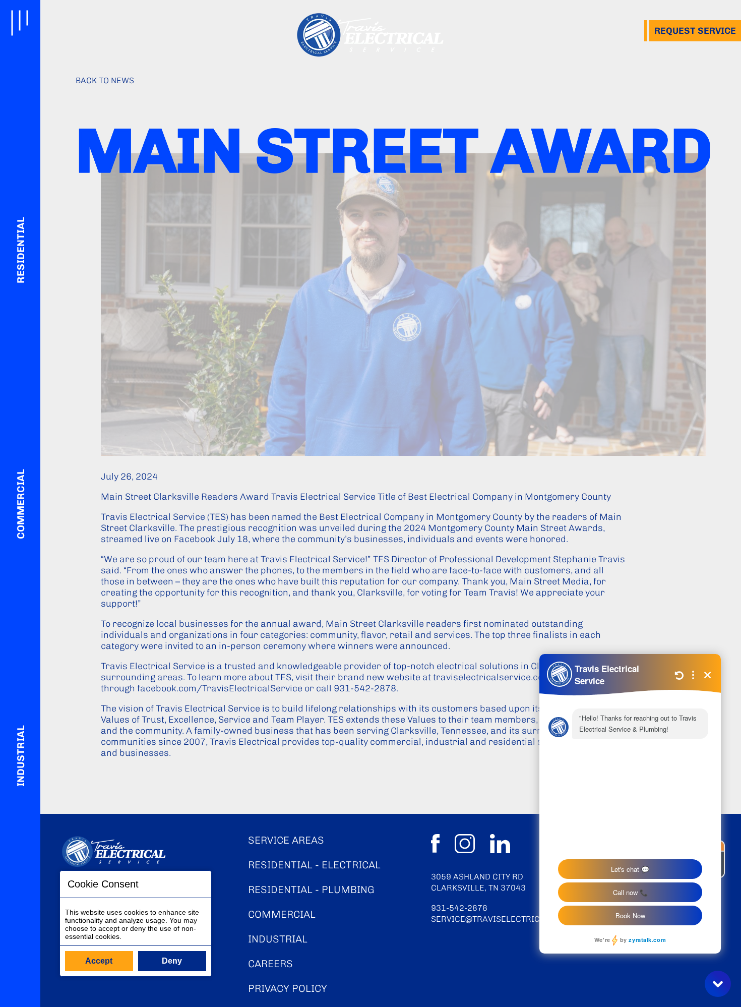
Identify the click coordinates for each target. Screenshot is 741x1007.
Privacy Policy (287, 988)
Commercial (20, 503)
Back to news (105, 80)
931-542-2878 (459, 908)
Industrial (20, 755)
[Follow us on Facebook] (435, 845)
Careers (270, 964)
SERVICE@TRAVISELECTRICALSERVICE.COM (518, 919)
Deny (172, 961)
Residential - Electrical (314, 865)
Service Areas (286, 840)
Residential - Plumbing (311, 889)
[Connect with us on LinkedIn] (500, 845)
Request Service (695, 30)
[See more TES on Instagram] (465, 845)
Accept (98, 961)
